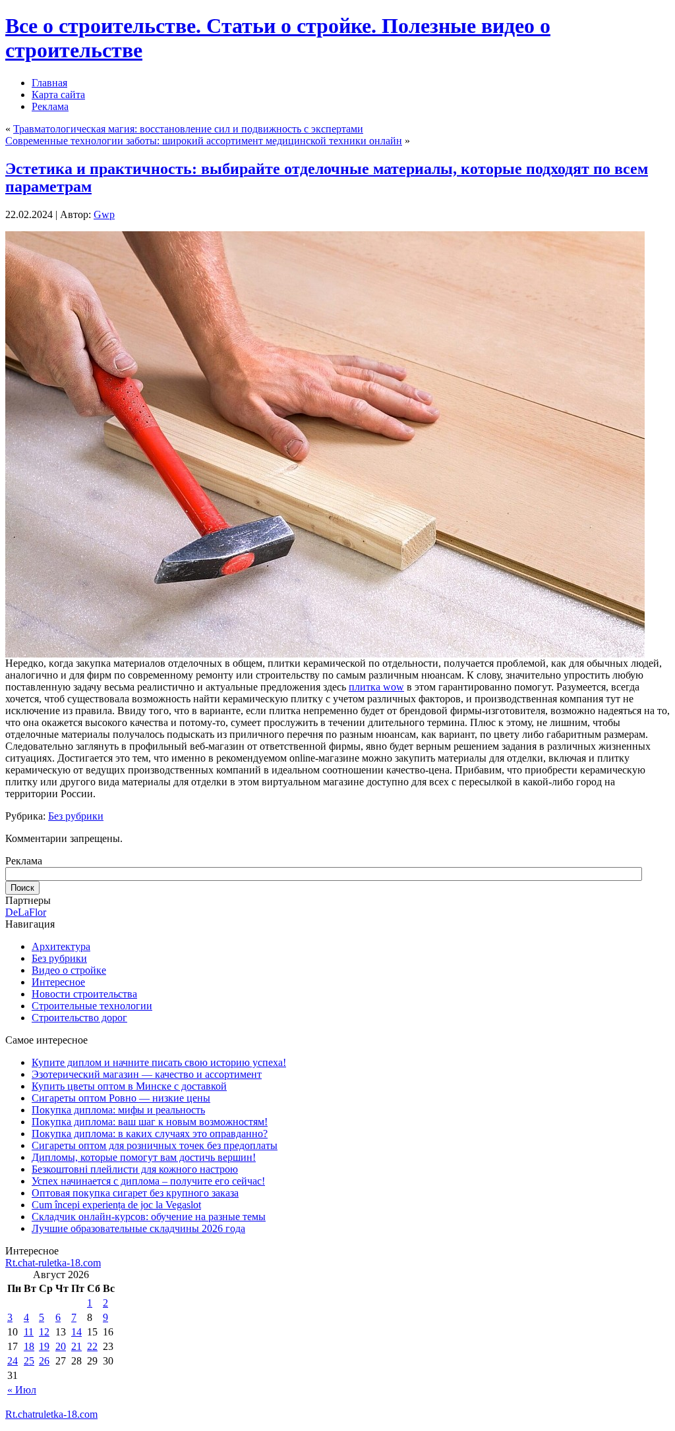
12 (44, 1331)
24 (12, 1360)
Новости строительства (84, 993)
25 (29, 1360)
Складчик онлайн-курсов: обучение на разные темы (149, 1216)
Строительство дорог (79, 1017)
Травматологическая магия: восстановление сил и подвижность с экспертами (188, 128)
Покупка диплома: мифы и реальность (118, 1109)
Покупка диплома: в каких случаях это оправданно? (150, 1133)
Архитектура (61, 946)
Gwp (104, 214)
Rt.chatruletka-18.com (51, 1414)
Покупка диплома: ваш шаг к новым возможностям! (150, 1121)
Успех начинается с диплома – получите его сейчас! (148, 1181)
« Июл (21, 1389)
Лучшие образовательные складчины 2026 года (138, 1228)
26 (44, 1360)
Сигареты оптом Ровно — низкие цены (121, 1098)
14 (76, 1331)
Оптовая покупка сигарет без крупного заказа (135, 1192)
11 (29, 1331)
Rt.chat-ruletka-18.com (53, 1262)
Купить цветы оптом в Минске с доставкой (129, 1086)
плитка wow (376, 686)
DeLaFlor (25, 912)
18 (29, 1346)
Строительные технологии (92, 1005)
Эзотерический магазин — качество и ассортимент (147, 1074)
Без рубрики (75, 816)
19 (44, 1346)
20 (60, 1346)
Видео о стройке (69, 970)
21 (76, 1346)
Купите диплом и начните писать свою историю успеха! (159, 1062)
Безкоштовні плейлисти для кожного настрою (135, 1169)
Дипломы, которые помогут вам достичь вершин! (144, 1157)
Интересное (58, 982)
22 (92, 1346)
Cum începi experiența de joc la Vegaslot (116, 1204)
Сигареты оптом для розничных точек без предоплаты (155, 1145)
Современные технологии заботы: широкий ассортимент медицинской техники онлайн (203, 140)
